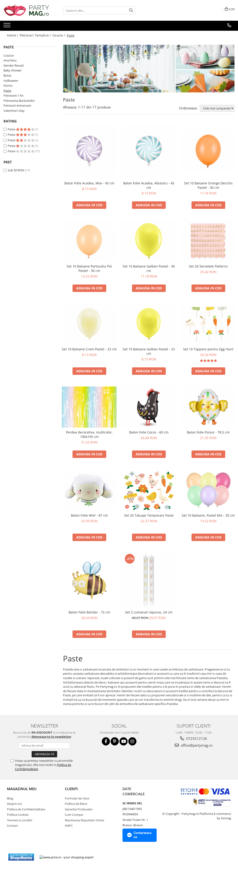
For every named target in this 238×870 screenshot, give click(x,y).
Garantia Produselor (79, 809)
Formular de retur (77, 798)
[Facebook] (106, 741)
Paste (7, 90)
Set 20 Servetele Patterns (208, 266)
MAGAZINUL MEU (21, 788)
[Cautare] (131, 10)
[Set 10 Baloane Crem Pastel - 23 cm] (89, 324)
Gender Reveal (13, 65)
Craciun (8, 55)
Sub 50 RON (16, 170)
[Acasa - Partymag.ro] (26, 10)
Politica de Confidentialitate (26, 809)
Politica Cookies (18, 814)
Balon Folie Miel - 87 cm (89, 515)
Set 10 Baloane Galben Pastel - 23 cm (149, 351)
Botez (7, 75)
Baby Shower (12, 70)
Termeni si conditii (19, 820)
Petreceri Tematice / (36, 35)
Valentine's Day (14, 110)
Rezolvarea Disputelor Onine (84, 820)
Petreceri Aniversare (17, 105)
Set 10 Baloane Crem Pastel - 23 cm (89, 349)
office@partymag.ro (196, 745)
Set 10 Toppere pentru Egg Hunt (208, 349)
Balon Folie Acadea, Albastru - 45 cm (148, 185)
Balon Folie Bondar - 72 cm (89, 612)
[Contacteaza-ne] (229, 25)
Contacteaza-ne (143, 835)
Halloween (10, 80)
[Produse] (7, 26)
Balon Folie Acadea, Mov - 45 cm (89, 183)
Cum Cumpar (74, 814)
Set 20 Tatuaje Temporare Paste (149, 515)
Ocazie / (59, 35)
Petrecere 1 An (13, 95)
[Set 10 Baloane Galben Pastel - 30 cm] (148, 241)
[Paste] (149, 68)
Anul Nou (10, 60)
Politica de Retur (76, 804)
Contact (12, 825)
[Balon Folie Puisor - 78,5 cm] (208, 407)
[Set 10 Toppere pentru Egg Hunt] (208, 324)
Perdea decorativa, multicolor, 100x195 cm (89, 434)
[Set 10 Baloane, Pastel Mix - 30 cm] (208, 490)
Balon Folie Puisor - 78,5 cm (208, 432)
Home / (13, 35)
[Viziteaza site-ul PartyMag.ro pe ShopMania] (21, 857)
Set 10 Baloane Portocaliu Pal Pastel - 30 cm (89, 268)
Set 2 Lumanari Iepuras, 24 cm (148, 612)
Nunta (7, 85)
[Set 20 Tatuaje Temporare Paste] (148, 490)
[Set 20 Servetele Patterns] (208, 241)
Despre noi (14, 804)
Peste (12, 129)
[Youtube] (123, 741)
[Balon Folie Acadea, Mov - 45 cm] (89, 151)
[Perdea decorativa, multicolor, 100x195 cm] (89, 407)
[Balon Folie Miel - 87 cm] (89, 490)
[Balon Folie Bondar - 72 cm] (89, 580)
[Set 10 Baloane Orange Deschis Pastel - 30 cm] (208, 151)
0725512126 (196, 738)
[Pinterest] (115, 741)
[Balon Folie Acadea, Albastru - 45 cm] (148, 151)
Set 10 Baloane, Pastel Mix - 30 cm (208, 515)
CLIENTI (71, 788)
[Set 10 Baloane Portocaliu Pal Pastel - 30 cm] (89, 241)
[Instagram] (132, 741)
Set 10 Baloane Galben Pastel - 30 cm (149, 268)
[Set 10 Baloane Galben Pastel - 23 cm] (148, 324)
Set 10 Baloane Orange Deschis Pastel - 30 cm (208, 185)
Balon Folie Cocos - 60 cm (149, 432)
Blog (10, 798)
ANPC (69, 825)
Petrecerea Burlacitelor (19, 100)
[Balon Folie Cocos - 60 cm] (148, 407)
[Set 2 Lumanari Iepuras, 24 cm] (148, 580)
